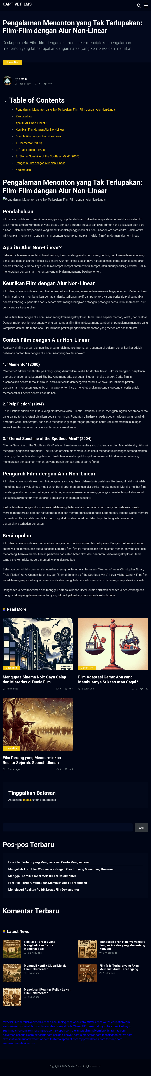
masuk (27, 800)
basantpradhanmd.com (86, 1030)
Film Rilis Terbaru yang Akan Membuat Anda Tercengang (47, 883)
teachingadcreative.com (117, 1035)
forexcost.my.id (96, 1026)
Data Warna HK (76, 1026)
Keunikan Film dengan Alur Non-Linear (40, 129)
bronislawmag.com (113, 1030)
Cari (5, 821)
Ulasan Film (12, 62)
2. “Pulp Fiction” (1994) (30, 150)
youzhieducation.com (116, 1022)
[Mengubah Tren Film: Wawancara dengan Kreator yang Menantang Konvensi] (87, 957)
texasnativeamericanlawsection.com (26, 1039)
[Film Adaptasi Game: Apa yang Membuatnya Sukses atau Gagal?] (113, 644)
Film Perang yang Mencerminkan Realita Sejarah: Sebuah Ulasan (32, 760)
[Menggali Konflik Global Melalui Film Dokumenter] (12, 981)
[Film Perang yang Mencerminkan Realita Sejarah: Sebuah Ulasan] (38, 724)
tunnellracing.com (61, 1022)
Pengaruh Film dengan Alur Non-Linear (40, 163)
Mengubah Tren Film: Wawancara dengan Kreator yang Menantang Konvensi (61, 869)
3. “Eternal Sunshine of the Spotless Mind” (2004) (47, 156)
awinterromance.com (41, 1030)
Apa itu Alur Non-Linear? (31, 123)
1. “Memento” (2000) (29, 143)
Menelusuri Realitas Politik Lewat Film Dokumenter (43, 889)
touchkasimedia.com (36, 1022)
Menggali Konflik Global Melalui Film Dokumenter (42, 876)
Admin (23, 79)
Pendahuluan (24, 116)
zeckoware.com (13, 1026)
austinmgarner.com (15, 1030)
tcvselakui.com (12, 1022)
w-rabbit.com (32, 1026)
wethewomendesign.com (19, 1043)
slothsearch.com (90, 1035)
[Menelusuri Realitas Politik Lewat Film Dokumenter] (12, 1005)
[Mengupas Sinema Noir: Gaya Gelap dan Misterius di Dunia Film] (38, 644)
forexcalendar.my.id (53, 1026)
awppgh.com (63, 1030)
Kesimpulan (23, 170)
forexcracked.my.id (119, 1026)
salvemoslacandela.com (18, 1035)
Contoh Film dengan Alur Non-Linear (39, 136)
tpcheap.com (114, 1039)
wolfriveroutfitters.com (87, 1022)
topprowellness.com (92, 1039)
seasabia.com (43, 1035)
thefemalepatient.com (64, 1039)
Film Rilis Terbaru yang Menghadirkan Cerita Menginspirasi (49, 862)
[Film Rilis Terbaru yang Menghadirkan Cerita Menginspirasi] (12, 957)
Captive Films (17, 4)
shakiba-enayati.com (66, 1035)
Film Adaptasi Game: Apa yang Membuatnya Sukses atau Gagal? (108, 679)
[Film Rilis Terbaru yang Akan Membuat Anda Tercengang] (87, 981)
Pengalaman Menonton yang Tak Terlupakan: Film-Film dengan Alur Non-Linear (66, 109)
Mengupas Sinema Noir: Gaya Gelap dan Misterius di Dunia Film (34, 679)
